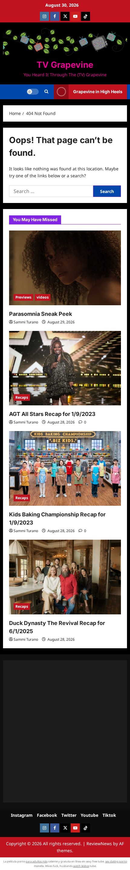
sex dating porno (116, 861)
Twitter (68, 815)
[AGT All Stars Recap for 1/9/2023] (65, 368)
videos (43, 297)
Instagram (22, 815)
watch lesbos (81, 866)
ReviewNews (99, 843)
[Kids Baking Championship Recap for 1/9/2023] (65, 468)
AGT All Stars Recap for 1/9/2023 (52, 414)
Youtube (89, 815)
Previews (23, 297)
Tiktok (109, 815)
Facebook (47, 815)
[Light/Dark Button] (33, 92)
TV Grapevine (65, 65)
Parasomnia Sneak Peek (40, 314)
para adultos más (36, 861)
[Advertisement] (65, 731)
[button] (46, 91)
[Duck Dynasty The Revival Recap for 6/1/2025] (65, 577)
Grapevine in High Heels (97, 91)
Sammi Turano (26, 322)
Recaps (21, 397)
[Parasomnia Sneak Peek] (65, 268)
